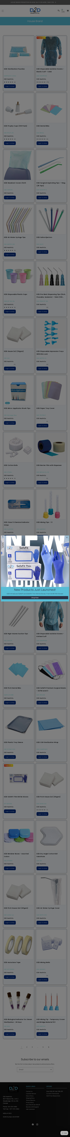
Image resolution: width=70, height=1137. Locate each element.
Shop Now (35, 598)
